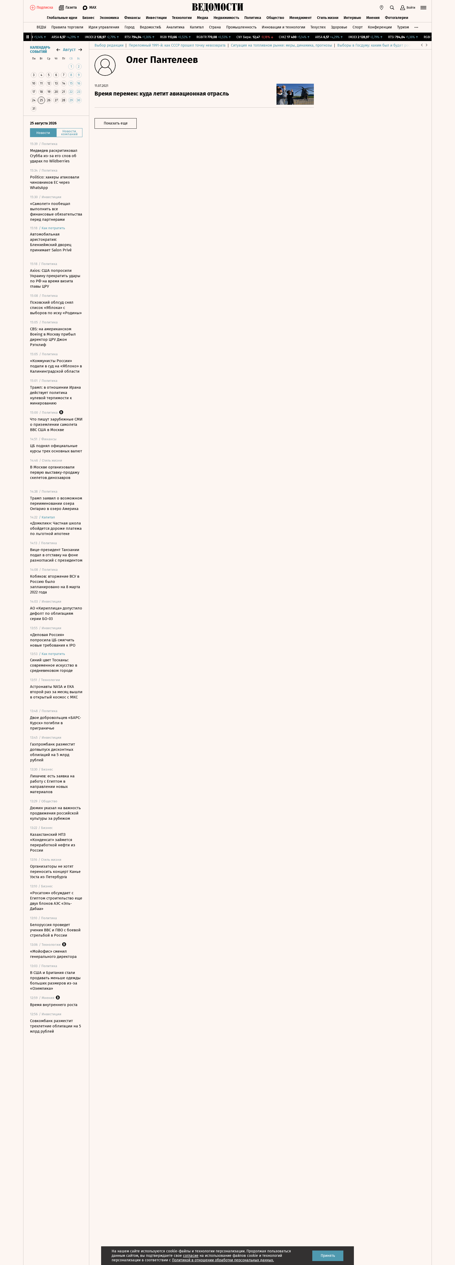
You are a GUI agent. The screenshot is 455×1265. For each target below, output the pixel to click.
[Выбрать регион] (381, 7)
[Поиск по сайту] (392, 7)
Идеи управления (103, 27)
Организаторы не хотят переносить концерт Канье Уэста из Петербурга (55, 871)
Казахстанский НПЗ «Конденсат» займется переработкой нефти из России (52, 842)
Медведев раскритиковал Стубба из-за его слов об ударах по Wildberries (53, 155)
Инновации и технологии (283, 27)
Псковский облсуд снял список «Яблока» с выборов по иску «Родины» (56, 307)
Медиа (202, 18)
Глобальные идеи (62, 18)
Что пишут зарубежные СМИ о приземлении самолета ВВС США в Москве (56, 424)
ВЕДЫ (41, 27)
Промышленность (241, 27)
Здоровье (339, 27)
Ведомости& (150, 27)
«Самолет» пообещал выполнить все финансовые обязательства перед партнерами (56, 211)
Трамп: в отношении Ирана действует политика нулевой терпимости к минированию (55, 395)
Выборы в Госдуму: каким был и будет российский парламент (390, 45)
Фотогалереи (396, 18)
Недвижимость (226, 18)
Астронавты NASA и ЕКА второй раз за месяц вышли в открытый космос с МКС (56, 691)
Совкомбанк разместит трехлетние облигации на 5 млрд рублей (55, 1026)
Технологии (182, 18)
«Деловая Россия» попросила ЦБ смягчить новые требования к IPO (52, 640)
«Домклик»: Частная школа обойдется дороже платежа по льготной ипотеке (56, 528)
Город (130, 27)
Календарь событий (40, 50)
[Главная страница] (218, 7)
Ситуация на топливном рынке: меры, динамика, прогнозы (281, 45)
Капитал (197, 27)
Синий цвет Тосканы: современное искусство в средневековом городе (53, 665)
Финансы (132, 18)
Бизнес (88, 18)
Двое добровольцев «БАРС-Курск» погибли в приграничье (55, 723)
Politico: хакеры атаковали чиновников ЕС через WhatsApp (54, 182)
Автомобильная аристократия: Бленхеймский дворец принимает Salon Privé (51, 242)
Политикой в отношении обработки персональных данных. (223, 1260)
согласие (191, 1255)
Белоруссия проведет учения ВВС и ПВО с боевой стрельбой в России (55, 930)
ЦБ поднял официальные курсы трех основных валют (56, 448)
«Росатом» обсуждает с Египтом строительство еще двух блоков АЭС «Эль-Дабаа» (56, 901)
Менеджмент (300, 18)
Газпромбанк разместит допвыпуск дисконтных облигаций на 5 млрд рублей (52, 752)
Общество (275, 18)
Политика (252, 18)
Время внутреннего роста (53, 1004)
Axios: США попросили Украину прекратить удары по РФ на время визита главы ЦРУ (55, 278)
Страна (215, 27)
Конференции (380, 27)
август (69, 49)
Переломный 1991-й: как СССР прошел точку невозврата (177, 45)
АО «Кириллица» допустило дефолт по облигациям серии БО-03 (56, 613)
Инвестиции (156, 18)
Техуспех (318, 27)
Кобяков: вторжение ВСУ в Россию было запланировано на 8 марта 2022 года (55, 584)
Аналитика (175, 27)
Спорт (358, 27)
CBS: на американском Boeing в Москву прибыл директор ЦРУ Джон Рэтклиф (53, 337)
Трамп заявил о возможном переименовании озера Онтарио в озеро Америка (56, 503)
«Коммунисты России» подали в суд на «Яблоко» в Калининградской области (56, 366)
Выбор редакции (109, 45)
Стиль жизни (327, 18)
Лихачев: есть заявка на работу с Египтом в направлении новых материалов (52, 784)
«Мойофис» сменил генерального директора (53, 954)
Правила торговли (67, 27)
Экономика (109, 18)
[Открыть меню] (423, 8)
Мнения (373, 18)
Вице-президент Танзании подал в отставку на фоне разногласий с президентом (56, 555)
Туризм (403, 27)
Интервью (352, 18)
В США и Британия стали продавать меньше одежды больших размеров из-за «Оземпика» (55, 980)
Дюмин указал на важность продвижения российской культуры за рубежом (55, 813)
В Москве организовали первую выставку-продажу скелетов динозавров (54, 472)
